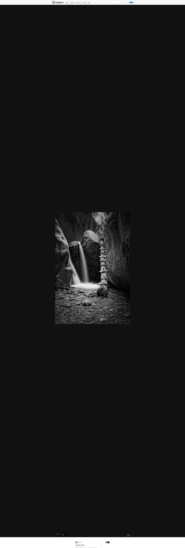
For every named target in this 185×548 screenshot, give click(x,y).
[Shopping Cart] (125, 2)
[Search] (123, 2)
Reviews (72, 2)
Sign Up (131, 2)
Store (89, 2)
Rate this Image (59, 534)
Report (128, 538)
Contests (84, 2)
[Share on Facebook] (106, 542)
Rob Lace (80, 542)
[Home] (58, 2)
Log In (128, 2)
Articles (67, 2)
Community (78, 2)
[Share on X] (108, 542)
